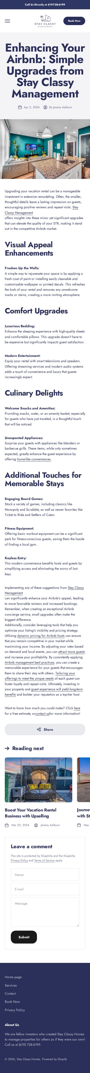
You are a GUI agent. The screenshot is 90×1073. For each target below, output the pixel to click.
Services (11, 985)
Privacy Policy (19, 860)
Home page (13, 977)
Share (48, 729)
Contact (10, 993)
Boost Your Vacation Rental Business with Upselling (30, 813)
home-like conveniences (34, 459)
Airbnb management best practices (29, 662)
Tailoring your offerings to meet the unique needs (40, 676)
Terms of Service (44, 860)
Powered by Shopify (54, 1059)
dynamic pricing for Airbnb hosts (41, 635)
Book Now (74, 21)
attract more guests (71, 651)
